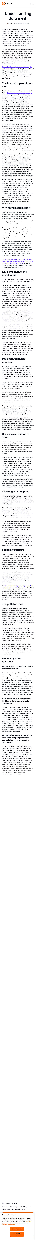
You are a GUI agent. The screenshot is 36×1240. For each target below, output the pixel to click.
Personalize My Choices (17, 1234)
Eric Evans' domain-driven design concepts (19, 93)
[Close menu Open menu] (33, 4)
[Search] (29, 3)
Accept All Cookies (17, 1229)
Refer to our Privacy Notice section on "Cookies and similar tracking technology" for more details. (16, 1223)
